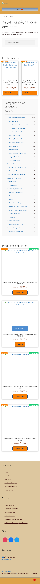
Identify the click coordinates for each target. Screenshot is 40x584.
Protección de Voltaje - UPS (18, 206)
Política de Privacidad (11, 508)
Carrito (31, 579)
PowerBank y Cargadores (17, 203)
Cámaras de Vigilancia (16, 231)
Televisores (13, 185)
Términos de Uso (10, 512)
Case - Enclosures (14, 135)
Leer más (20, 344)
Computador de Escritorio (17, 167)
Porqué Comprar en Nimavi (13, 519)
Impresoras (13, 196)
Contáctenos (9, 490)
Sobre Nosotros (10, 516)
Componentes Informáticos (16, 118)
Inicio (5, 16)
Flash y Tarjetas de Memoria (18, 139)
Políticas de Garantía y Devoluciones (16, 523)
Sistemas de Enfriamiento (17, 153)
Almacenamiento (14, 121)
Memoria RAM (13, 146)
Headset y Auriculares (16, 192)
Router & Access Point (16, 224)
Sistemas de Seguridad (14, 228)
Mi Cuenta (8, 479)
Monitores (12, 181)
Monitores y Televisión (14, 178)
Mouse (11, 199)
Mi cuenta (6, 581)
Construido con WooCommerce (27, 573)
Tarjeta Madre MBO (15, 157)
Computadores (11, 164)
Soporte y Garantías (11, 486)
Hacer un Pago (9, 505)
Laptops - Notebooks (16, 171)
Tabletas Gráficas (14, 213)
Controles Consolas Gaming (16, 174)
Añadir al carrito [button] (10, 93)
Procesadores (13, 149)
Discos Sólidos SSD (17, 132)
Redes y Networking (13, 221)
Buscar (20, 581)
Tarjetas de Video (14, 160)
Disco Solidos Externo (18, 128)
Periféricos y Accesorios (14, 189)
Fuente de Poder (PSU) (16, 142)
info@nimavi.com (9, 557)
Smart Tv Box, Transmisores (18, 210)
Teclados (12, 217)
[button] (18, 9)
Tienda (7, 476)
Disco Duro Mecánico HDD (20, 125)
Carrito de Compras (11, 483)
